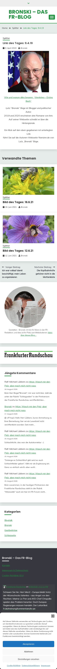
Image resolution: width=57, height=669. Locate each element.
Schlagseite (10, 535)
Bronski (24, 48)
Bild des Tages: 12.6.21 (18, 251)
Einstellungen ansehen (28, 659)
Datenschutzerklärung (31, 665)
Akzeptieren (28, 644)
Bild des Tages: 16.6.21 (18, 202)
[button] (52, 616)
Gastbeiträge (10, 530)
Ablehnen (28, 651)
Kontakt (6, 565)
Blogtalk (8, 520)
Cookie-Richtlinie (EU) (13, 575)
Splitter (6, 38)
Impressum (45, 665)
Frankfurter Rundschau (16, 587)
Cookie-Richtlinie (13, 665)
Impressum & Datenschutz (15, 570)
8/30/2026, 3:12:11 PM (38, 587)
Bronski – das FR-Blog (28, 14)
